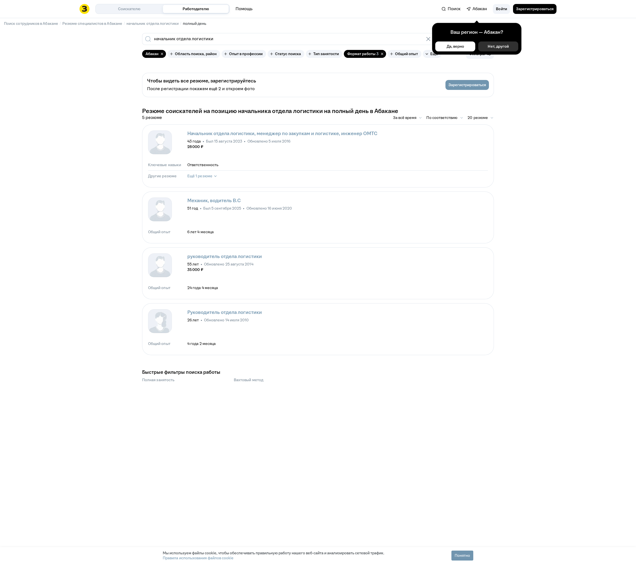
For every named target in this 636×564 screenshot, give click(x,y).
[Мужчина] (160, 142)
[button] (501, 9)
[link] (451, 9)
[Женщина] (160, 321)
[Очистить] (428, 39)
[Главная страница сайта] (84, 9)
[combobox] (282, 39)
